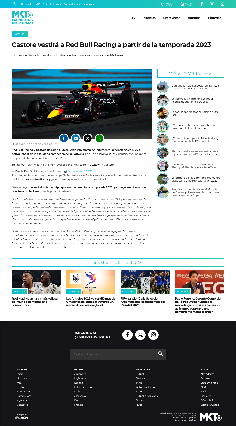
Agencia (194, 18)
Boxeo (140, 400)
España (78, 383)
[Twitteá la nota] (87, 138)
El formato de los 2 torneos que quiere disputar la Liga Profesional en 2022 (196, 179)
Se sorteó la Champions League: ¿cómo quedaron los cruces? (192, 100)
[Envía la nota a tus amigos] (99, 138)
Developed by (20, 416)
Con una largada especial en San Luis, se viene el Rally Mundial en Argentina (196, 87)
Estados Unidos (83, 387)
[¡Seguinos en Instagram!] (222, 4)
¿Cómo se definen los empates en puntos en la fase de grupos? (193, 127)
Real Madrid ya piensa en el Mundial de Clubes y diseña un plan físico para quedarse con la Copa (196, 192)
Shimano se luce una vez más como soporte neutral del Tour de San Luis (195, 153)
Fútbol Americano (147, 396)
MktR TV (22, 383)
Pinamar (214, 18)
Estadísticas (24, 396)
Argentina (80, 374)
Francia (78, 405)
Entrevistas (56, 4)
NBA (37, 4)
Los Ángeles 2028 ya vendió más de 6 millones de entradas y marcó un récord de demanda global (90, 302)
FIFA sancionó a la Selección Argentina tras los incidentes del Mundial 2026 (143, 302)
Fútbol (140, 374)
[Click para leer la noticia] (162, 87)
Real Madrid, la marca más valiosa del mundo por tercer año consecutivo (34, 302)
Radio (20, 387)
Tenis (45, 4)
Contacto (22, 405)
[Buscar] (14, 4)
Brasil (77, 400)
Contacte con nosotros (185, 420)
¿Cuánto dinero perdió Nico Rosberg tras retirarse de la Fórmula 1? (195, 140)
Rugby (140, 405)
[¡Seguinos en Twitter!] (212, 4)
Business (206, 378)
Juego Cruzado (72, 4)
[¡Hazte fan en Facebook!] (202, 4)
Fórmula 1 (19, 33)
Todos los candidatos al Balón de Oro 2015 (195, 113)
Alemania (80, 396)
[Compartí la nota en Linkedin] (76, 138)
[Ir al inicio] (22, 17)
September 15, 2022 (80, 171)
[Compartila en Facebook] (64, 138)
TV (134, 18)
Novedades (27, 4)
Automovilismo (145, 387)
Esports (140, 391)
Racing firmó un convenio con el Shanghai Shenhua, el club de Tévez (195, 166)
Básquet (141, 378)
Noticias (149, 18)
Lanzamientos (89, 4)
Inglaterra (80, 378)
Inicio (20, 374)
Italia (77, 391)
